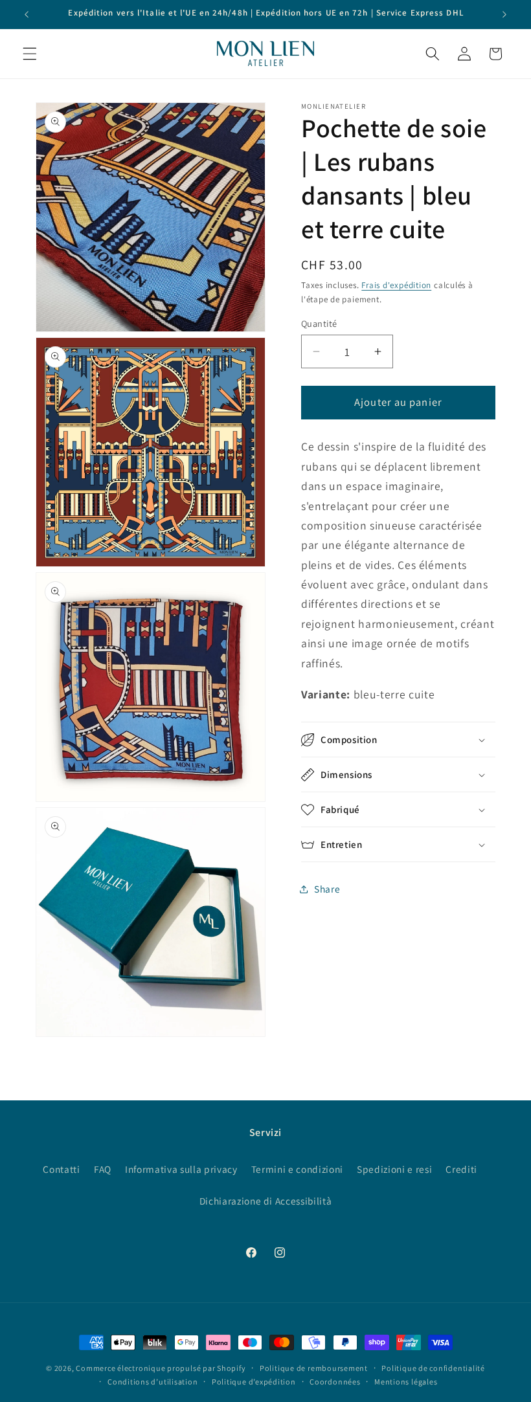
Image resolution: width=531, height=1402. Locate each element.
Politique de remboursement (314, 1368)
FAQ (102, 1169)
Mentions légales (405, 1381)
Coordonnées (335, 1381)
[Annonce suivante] (504, 14)
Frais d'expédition (396, 285)
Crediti (461, 1169)
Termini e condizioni (297, 1169)
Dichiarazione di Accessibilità (265, 1200)
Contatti (61, 1169)
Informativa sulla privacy (181, 1169)
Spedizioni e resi (394, 1169)
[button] (29, 53)
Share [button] (327, 888)
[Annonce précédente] (26, 14)
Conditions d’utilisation (152, 1381)
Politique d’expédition (254, 1381)
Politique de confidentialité (433, 1368)
